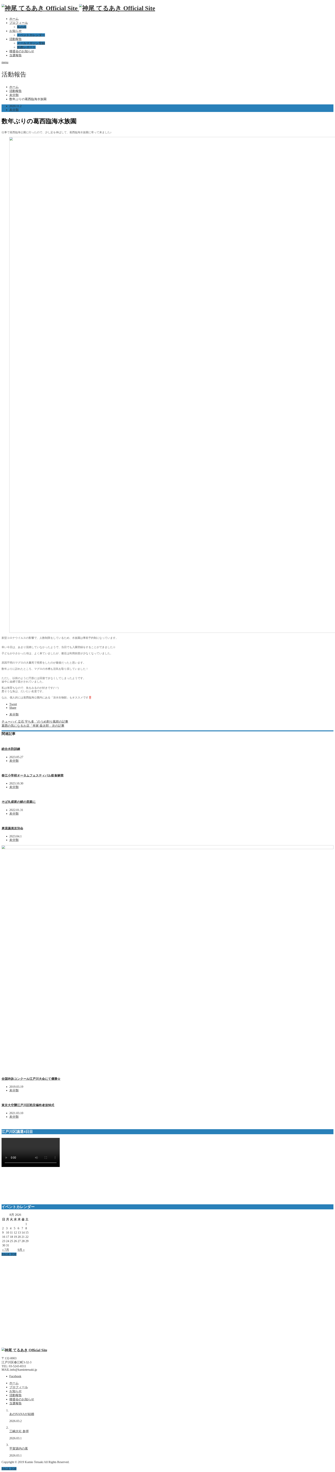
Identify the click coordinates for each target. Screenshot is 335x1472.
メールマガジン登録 (31, 43)
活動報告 (15, 39)
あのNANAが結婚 (21, 1414)
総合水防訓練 (11, 749)
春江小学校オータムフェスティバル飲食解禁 (33, 775)
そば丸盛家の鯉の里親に (19, 801)
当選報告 (15, 55)
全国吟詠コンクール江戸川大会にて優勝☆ (31, 1078)
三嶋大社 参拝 (19, 1431)
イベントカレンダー (31, 35)
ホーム (14, 18)
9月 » (21, 1249)
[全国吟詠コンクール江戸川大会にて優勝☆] (167, 848)
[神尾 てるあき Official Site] (78, 8)
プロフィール (18, 22)
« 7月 (5, 1249)
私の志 (21, 26)
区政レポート (26, 47)
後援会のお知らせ (21, 51)
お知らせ (15, 31)
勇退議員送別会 (12, 828)
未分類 (14, 109)
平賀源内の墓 (18, 1448)
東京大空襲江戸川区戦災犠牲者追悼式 (28, 1105)
